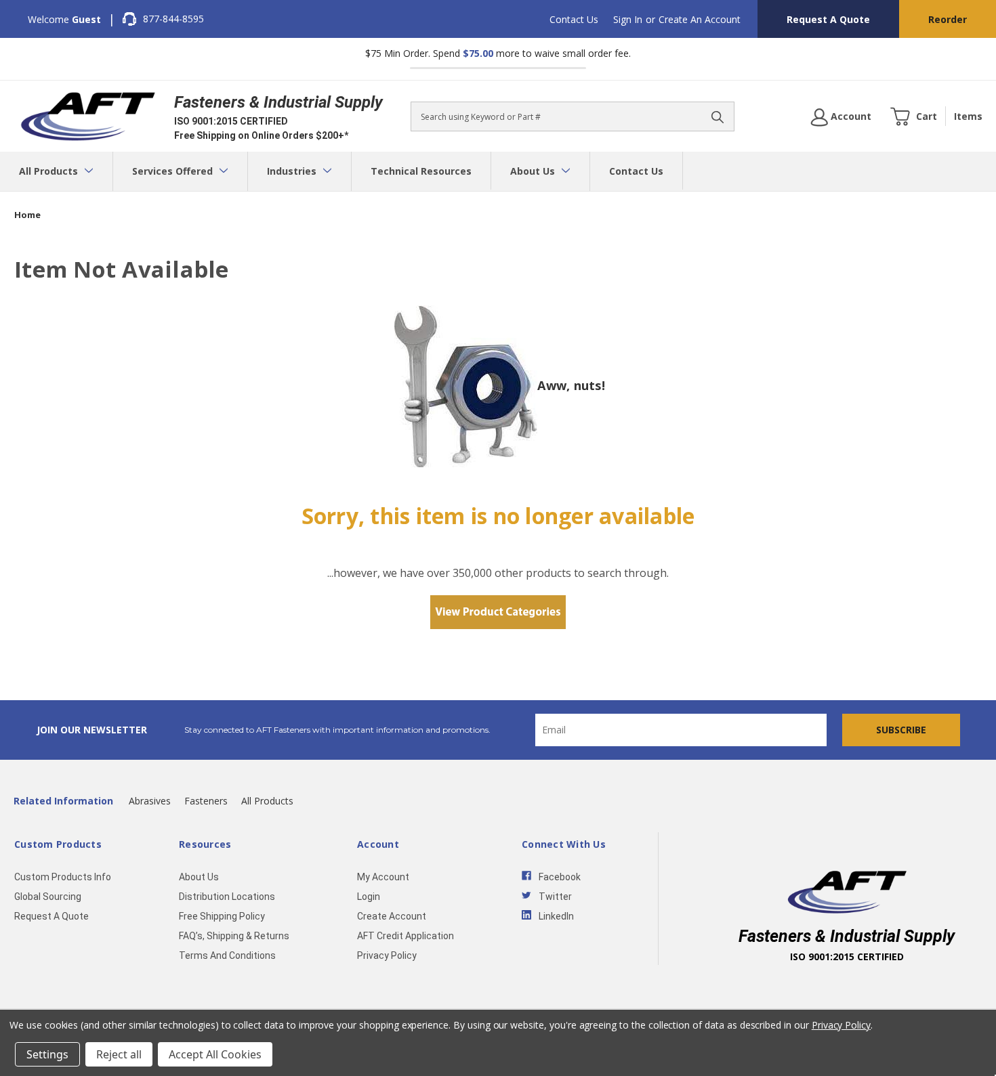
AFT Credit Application (405, 935)
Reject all (119, 1054)
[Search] (717, 116)
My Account (383, 876)
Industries (293, 171)
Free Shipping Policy (222, 916)
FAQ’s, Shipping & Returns (234, 935)
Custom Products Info (62, 876)
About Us (534, 171)
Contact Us (573, 19)
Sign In (627, 19)
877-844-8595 (173, 18)
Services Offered (173, 171)
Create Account (391, 916)
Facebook (560, 876)
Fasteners (206, 800)
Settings (47, 1054)
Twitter (555, 896)
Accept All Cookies (215, 1054)
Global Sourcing (47, 896)
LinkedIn (556, 916)
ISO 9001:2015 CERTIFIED (231, 121)
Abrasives (150, 800)
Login (368, 896)
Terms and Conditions (227, 955)
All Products (50, 171)
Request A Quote (828, 19)
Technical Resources (421, 171)
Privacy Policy (387, 955)
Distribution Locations (227, 896)
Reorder (947, 19)
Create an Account (700, 19)
